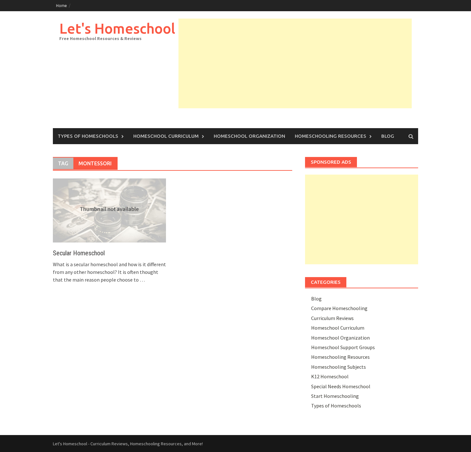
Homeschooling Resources (330, 136)
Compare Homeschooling (339, 308)
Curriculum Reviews (332, 318)
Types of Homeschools (88, 136)
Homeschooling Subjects (338, 367)
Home (61, 6)
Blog (387, 136)
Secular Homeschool (79, 253)
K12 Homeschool (330, 376)
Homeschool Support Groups (343, 347)
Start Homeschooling (335, 396)
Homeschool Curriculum (166, 136)
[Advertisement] (295, 63)
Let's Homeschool (117, 28)
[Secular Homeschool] (109, 210)
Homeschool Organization (249, 136)
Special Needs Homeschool (340, 386)
